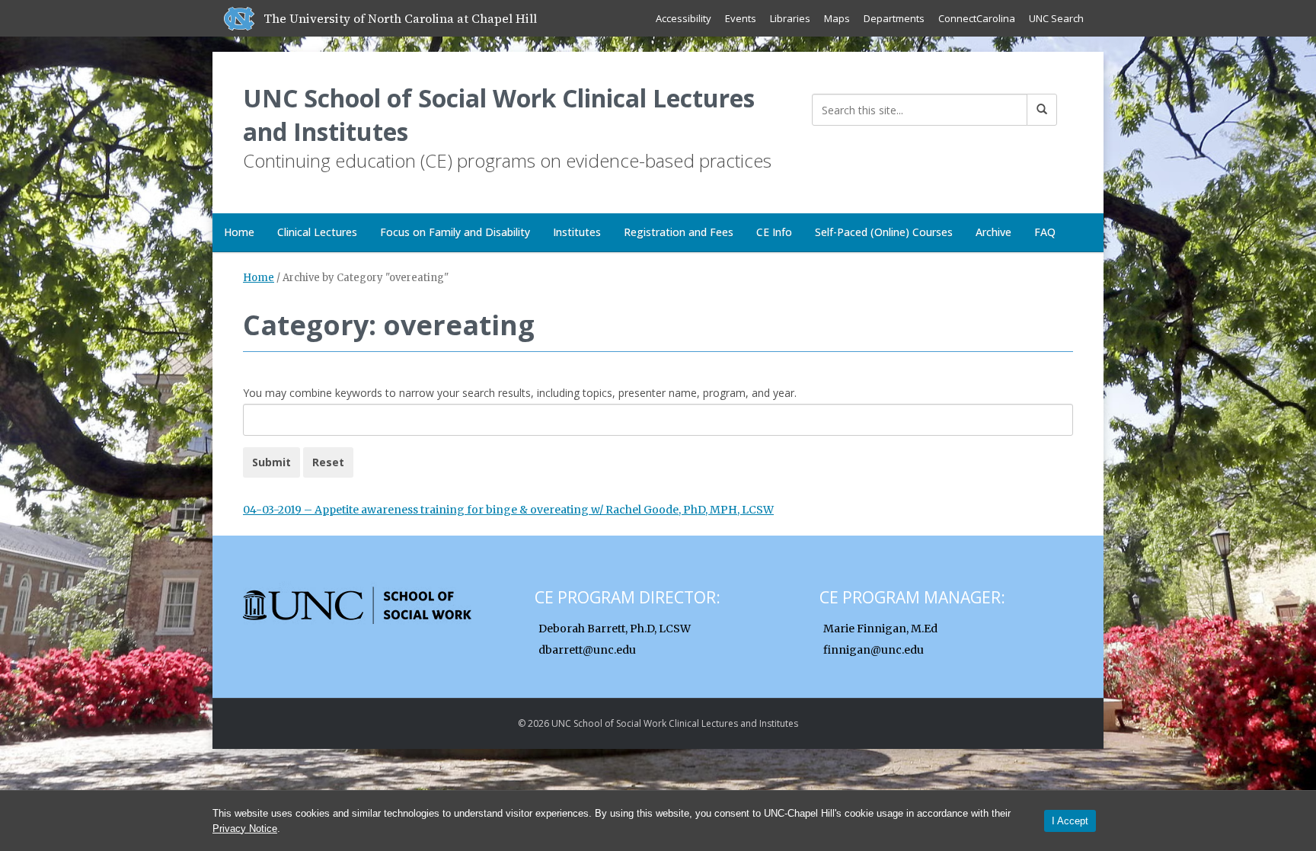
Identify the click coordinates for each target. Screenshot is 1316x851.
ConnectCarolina (976, 18)
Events (740, 18)
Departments (894, 18)
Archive (993, 232)
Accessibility (683, 18)
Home (239, 232)
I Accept (1070, 821)
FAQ (1045, 232)
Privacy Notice (244, 828)
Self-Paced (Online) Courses (884, 232)
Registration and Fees (678, 232)
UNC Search (1056, 18)
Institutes (577, 232)
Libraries (790, 18)
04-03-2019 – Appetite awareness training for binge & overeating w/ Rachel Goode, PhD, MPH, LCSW (508, 510)
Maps (837, 18)
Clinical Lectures (317, 232)
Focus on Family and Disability (455, 232)
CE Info (774, 232)
